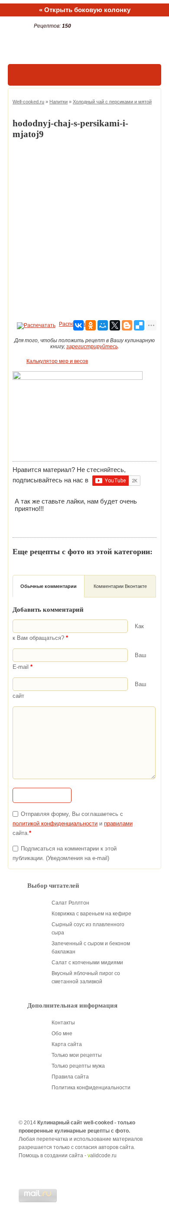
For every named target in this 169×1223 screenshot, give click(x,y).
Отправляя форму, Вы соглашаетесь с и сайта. (73, 823)
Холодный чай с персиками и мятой (112, 101)
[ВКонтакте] (78, 325)
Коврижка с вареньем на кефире (91, 914)
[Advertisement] (84, 230)
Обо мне (62, 1033)
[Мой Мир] (103, 325)
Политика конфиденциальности (91, 1088)
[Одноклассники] (90, 325)
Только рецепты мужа (78, 1066)
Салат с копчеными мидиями (87, 963)
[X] (115, 325)
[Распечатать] (35, 324)
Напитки (58, 101)
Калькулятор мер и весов (57, 361)
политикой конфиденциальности (55, 823)
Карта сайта (67, 1044)
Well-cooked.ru (28, 101)
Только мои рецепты (77, 1055)
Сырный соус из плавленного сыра (88, 928)
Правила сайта (70, 1077)
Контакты (63, 1023)
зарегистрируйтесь (92, 346)
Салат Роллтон (70, 903)
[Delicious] (139, 325)
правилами (118, 823)
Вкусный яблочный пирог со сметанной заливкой (86, 977)
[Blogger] (127, 325)
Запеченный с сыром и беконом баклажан (91, 948)
